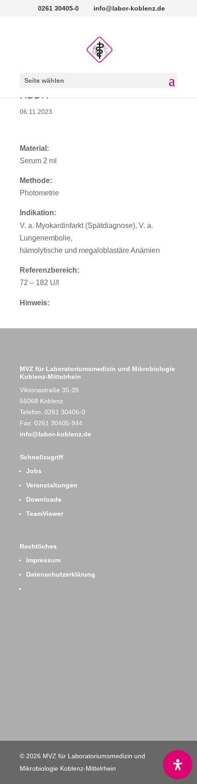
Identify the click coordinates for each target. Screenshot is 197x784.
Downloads (43, 499)
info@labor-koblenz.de (55, 434)
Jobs (34, 471)
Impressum (43, 560)
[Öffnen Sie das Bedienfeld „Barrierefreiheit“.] (177, 764)
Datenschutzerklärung (60, 574)
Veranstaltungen (51, 485)
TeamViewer (44, 513)
